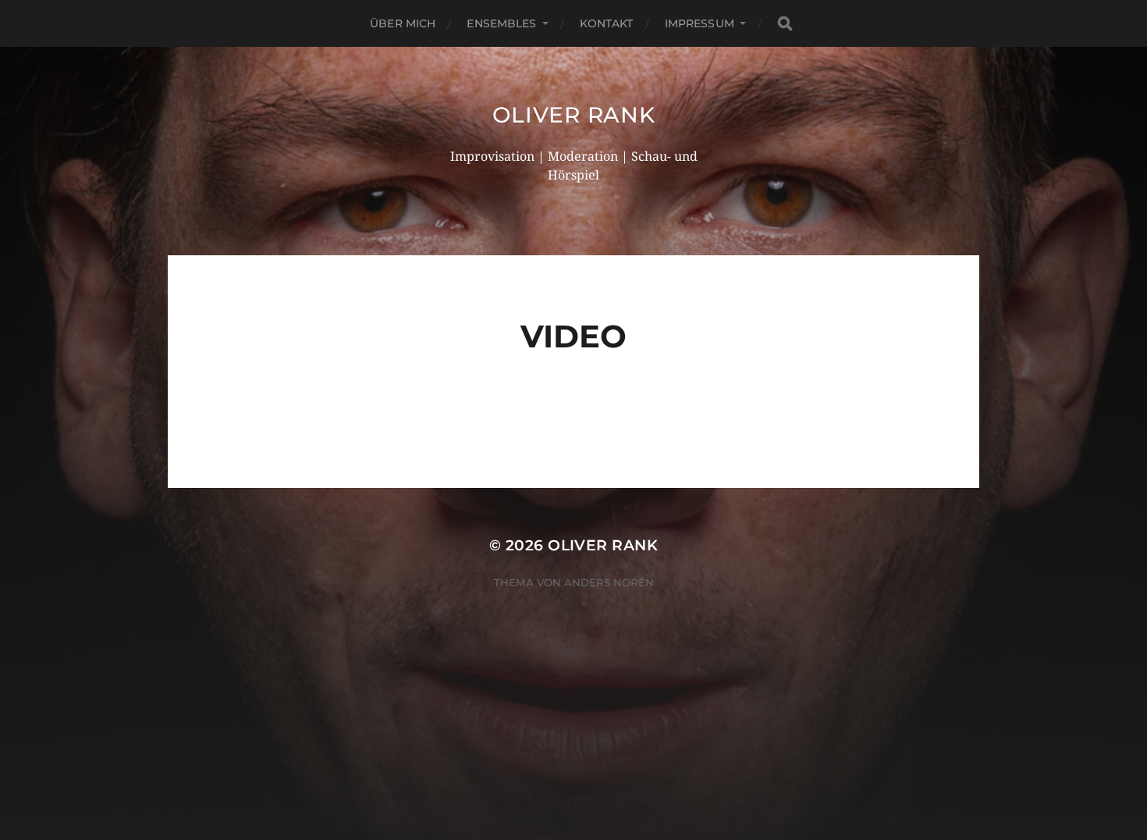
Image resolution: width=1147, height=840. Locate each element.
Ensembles (501, 23)
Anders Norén (609, 582)
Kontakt (607, 23)
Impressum (699, 23)
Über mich (402, 23)
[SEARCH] (785, 23)
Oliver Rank (573, 114)
